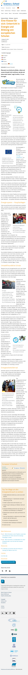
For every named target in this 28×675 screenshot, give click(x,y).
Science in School (4, 18)
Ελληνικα (5, 61)
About (10, 13)
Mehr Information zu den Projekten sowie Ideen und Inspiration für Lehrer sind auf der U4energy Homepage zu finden (14, 535)
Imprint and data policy (6, 596)
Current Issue (8, 10)
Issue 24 (16, 18)
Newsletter (8, 8)
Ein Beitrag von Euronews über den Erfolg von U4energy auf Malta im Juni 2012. (12, 549)
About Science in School (6, 592)
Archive (2, 606)
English (4, 57)
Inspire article (24, 21)
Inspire (18, 10)
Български (5, 55)
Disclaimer (3, 602)
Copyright (3, 599)
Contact (3, 8)
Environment (20, 49)
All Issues (14, 10)
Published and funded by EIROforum (8, 669)
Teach (2, 13)
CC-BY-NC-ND (4, 556)
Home (2, 10)
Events (6, 13)
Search (13, 8)
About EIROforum (5, 594)
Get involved (15, 13)
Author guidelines (23, 13)
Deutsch (4, 59)
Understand (23, 10)
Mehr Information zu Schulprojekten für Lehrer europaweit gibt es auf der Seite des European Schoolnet (13, 541)
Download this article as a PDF (8, 562)
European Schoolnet (5, 467)
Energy (15, 49)
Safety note (3, 601)
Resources (7, 47)
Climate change (9, 49)
